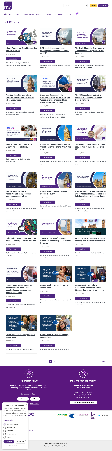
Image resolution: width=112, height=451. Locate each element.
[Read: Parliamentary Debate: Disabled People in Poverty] (56, 180)
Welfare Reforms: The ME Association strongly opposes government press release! (18, 193)
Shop (35, 399)
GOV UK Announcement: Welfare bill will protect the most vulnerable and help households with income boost (90, 193)
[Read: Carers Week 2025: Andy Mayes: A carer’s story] (21, 323)
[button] (11, 14)
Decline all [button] (20, 442)
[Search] (86, 5)
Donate (93, 6)
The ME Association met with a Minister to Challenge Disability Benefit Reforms (88, 97)
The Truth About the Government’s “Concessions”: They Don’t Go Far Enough (89, 50)
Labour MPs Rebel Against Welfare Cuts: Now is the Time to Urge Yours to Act (55, 146)
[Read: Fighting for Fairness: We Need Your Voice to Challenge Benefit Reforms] (21, 227)
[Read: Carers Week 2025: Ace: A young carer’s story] (56, 323)
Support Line (103, 6)
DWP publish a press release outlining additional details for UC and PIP (54, 50)
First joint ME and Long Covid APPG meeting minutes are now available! (90, 239)
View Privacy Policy (8, 420)
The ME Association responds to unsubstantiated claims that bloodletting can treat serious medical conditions (19, 289)
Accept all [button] (9, 442)
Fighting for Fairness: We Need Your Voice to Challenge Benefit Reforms (21, 239)
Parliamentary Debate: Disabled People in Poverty (53, 192)
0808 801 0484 (83, 388)
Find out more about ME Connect (83, 402)
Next (104, 361)
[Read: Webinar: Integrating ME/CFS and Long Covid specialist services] (21, 133)
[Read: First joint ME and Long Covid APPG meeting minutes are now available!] (90, 227)
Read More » (13, 59)
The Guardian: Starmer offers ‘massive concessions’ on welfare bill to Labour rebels (20, 97)
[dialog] (15, 425)
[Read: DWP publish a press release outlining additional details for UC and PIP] (56, 36)
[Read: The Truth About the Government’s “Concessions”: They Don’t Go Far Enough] (90, 36)
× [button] (26, 404)
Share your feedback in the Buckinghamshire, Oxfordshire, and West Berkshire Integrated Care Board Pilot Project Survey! (55, 98)
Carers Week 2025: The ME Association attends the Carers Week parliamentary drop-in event (89, 287)
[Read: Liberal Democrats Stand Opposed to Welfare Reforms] (21, 36)
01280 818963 (34, 404)
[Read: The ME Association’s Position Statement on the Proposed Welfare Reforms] (56, 227)
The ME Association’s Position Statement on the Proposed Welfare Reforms (55, 240)
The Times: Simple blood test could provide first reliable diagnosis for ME (90, 146)
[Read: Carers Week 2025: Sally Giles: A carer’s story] (56, 274)
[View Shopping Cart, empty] (76, 14)
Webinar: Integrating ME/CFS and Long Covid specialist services (20, 145)
